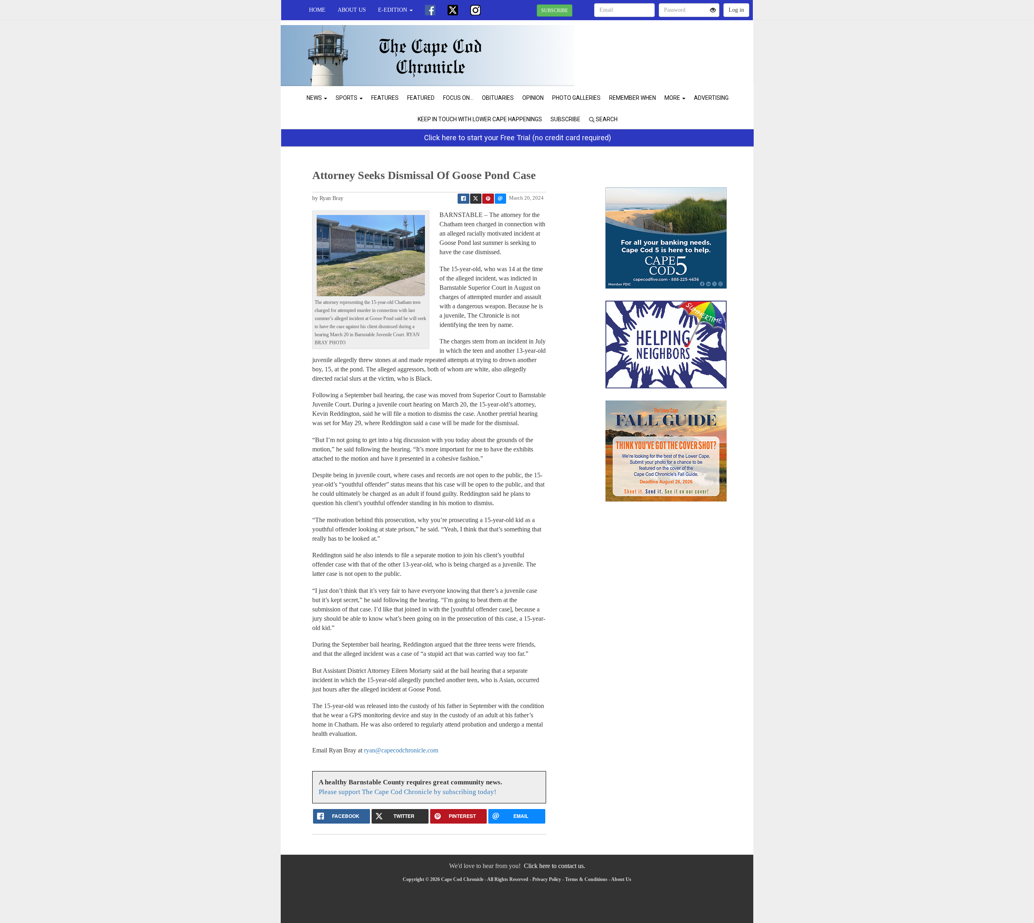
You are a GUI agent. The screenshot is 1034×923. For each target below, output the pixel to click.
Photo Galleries (576, 98)
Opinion (533, 98)
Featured (421, 98)
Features (385, 98)
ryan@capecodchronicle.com (401, 750)
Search (606, 119)
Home (317, 10)
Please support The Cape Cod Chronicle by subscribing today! (407, 792)
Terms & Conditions (586, 879)
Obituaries (498, 98)
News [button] (315, 98)
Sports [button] (347, 98)
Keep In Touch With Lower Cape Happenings (480, 119)
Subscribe (565, 119)
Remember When (632, 98)
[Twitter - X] (452, 10)
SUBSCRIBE (554, 10)
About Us (352, 10)
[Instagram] (475, 10)
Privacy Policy (546, 879)
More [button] (672, 98)
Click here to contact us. (554, 865)
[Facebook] (430, 10)
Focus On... (458, 98)
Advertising (711, 98)
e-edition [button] (393, 10)
